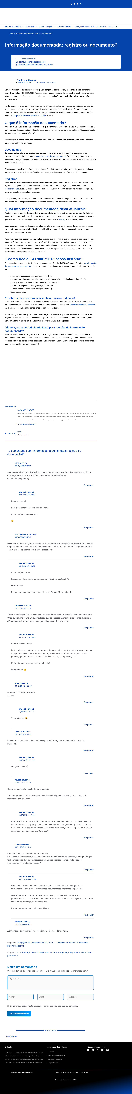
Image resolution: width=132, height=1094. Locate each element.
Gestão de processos (22, 435)
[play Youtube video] (50, 375)
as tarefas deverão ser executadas (51, 156)
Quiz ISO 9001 (113, 27)
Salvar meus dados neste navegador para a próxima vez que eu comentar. (44, 1006)
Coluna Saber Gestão (98, 27)
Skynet (62, 219)
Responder (89, 485)
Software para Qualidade (12, 27)
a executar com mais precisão (82, 305)
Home (12, 34)
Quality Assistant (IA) (82, 27)
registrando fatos (12, 189)
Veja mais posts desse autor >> (27, 424)
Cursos (41, 27)
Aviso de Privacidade (81, 1072)
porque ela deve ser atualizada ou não (29, 115)
